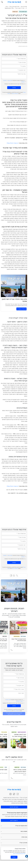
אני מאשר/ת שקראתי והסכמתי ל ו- (14, 81)
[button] (2, 2)
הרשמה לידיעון (14, 820)
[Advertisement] (14, 511)
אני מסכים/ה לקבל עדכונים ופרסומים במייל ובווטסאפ (14, 83)
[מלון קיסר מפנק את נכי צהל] (14, 590)
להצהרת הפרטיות (19, 701)
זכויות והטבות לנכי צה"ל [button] (21, 825)
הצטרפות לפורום (14, 807)
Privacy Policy (8, 710)
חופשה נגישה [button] (24, 831)
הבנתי (14, 857)
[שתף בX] (17, 575)
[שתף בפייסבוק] (11, 575)
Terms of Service (15, 93)
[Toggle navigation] (26, 2)
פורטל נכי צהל (24, 6)
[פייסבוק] (17, 794)
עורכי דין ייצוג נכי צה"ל (19, 8)
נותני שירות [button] (24, 837)
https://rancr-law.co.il (12, 143)
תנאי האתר (10, 80)
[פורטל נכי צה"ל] (14, 789)
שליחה (14, 87)
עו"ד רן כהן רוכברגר (9, 8)
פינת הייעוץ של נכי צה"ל (14, 6)
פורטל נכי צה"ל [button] (23, 842)
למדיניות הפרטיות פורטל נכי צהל (19, 853)
